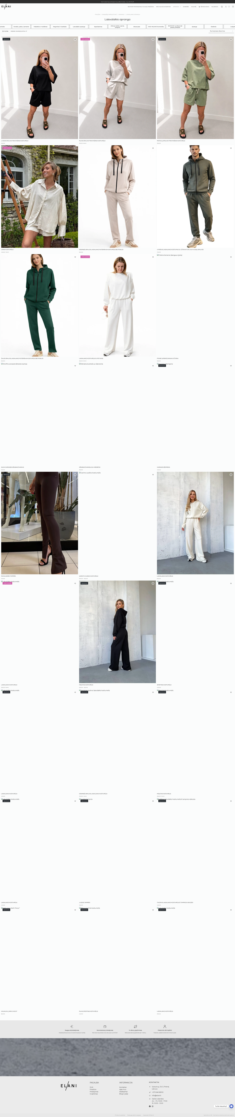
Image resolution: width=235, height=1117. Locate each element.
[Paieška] (222, 7)
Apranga (194, 26)
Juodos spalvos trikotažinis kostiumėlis (14, 140)
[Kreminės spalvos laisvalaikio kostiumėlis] (117, 740)
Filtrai (6, 31)
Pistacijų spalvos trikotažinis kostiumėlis (171, 140)
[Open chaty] (231, 1106)
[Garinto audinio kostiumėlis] (117, 523)
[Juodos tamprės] (117, 849)
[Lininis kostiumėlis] (39, 196)
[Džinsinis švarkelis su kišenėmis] (117, 414)
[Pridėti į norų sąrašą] (75, 39)
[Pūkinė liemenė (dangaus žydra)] (195, 305)
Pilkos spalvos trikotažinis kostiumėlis (92, 140)
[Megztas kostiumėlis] (117, 632)
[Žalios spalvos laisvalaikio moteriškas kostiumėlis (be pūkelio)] (39, 305)
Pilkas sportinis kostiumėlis (88, 1011)
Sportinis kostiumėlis (164, 685)
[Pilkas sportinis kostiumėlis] (117, 958)
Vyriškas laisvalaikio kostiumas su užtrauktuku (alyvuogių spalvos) (180, 249)
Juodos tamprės (84, 902)
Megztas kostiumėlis (86, 685)
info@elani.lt (156, 1095)
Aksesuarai (136, 26)
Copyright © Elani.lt (148, 1115)
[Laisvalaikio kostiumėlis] (195, 523)
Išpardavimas (98, 26)
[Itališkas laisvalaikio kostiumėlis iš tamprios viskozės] (195, 849)
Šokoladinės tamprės (8, 576)
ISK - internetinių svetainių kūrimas (219, 1115)
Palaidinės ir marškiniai (40, 26)
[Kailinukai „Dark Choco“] (39, 958)
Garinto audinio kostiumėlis (88, 576)
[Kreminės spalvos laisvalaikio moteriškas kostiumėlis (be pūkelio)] (117, 196)
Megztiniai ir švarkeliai (59, 26)
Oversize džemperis (163, 467)
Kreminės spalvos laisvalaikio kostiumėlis (93, 793)
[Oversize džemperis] (195, 414)
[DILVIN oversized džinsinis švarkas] (39, 414)
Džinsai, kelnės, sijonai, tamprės (117, 26)
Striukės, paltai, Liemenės (21, 26)
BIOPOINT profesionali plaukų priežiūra (141, 6)
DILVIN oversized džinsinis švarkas (12, 467)
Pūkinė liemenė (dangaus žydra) (167, 358)
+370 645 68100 (157, 1092)
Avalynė (193, 6)
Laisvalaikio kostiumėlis (165, 576)
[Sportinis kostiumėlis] (195, 632)
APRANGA (176, 6)
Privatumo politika (120, 1115)
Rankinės (186, 6)
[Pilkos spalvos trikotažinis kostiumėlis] (117, 87)
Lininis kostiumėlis (7, 249)
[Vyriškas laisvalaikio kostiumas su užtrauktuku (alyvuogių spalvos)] (195, 196)
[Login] (226, 7)
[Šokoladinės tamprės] (39, 523)
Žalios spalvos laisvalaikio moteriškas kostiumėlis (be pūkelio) (22, 358)
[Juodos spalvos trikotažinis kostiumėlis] (39, 87)
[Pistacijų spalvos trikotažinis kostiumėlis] (195, 87)
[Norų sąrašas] (229, 7)
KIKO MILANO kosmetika (163, 6)
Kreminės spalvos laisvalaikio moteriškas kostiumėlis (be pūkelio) (101, 249)
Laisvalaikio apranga (79, 26)
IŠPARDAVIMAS (205, 6)
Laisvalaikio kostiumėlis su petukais (91, 358)
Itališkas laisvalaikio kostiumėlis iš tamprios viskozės (175, 902)
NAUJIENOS (215, 6)
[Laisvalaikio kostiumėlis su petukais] (117, 305)
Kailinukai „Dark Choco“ (9, 1011)
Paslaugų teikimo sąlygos (134, 1115)
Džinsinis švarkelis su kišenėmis (89, 467)
